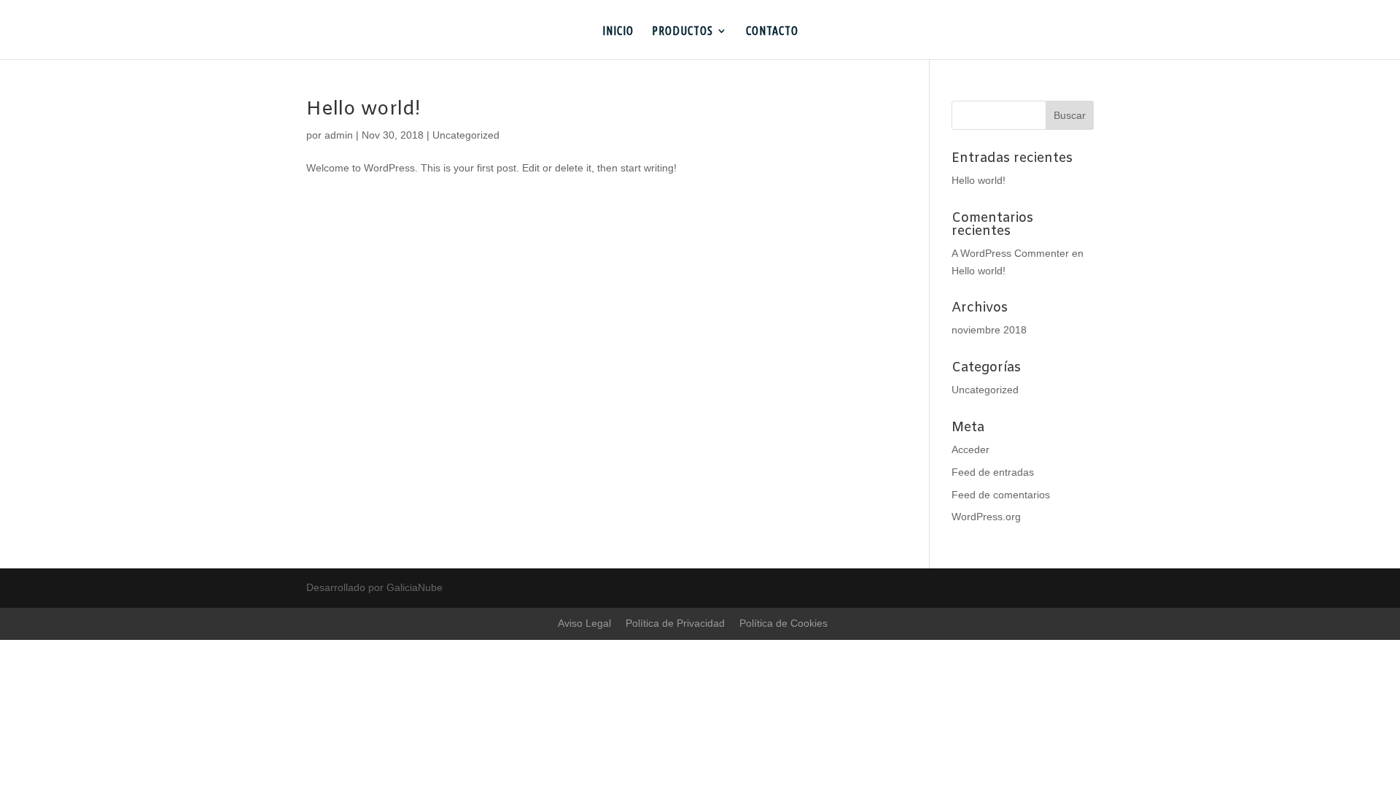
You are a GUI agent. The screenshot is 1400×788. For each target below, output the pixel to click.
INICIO (618, 31)
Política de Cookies (783, 623)
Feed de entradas (993, 472)
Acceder (970, 449)
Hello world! (363, 110)
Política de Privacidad (675, 623)
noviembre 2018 (989, 330)
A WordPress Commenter (1010, 253)
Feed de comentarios (1001, 495)
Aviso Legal (584, 623)
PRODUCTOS (682, 31)
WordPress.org (986, 516)
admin (338, 135)
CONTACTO (772, 31)
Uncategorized (465, 135)
